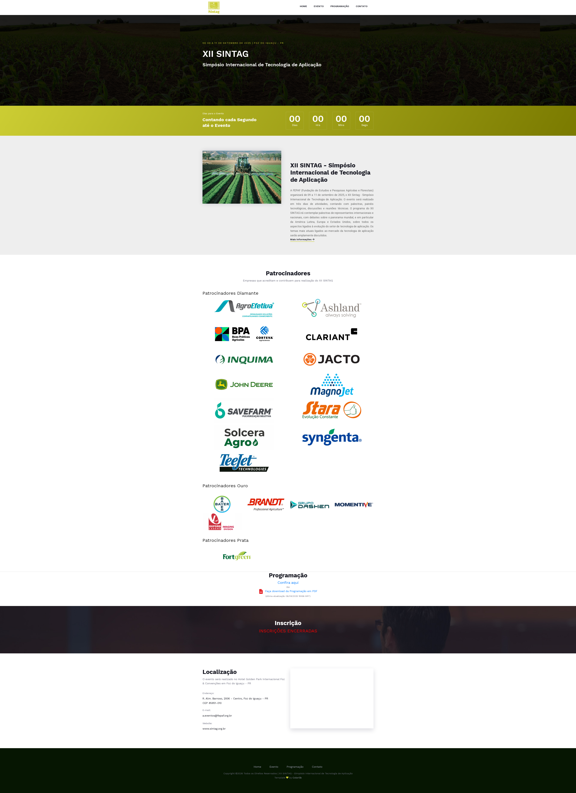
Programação (339, 6)
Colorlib (297, 777)
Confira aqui (288, 583)
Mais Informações (301, 239)
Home (303, 6)
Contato (362, 6)
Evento (319, 6)
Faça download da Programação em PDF (290, 591)
